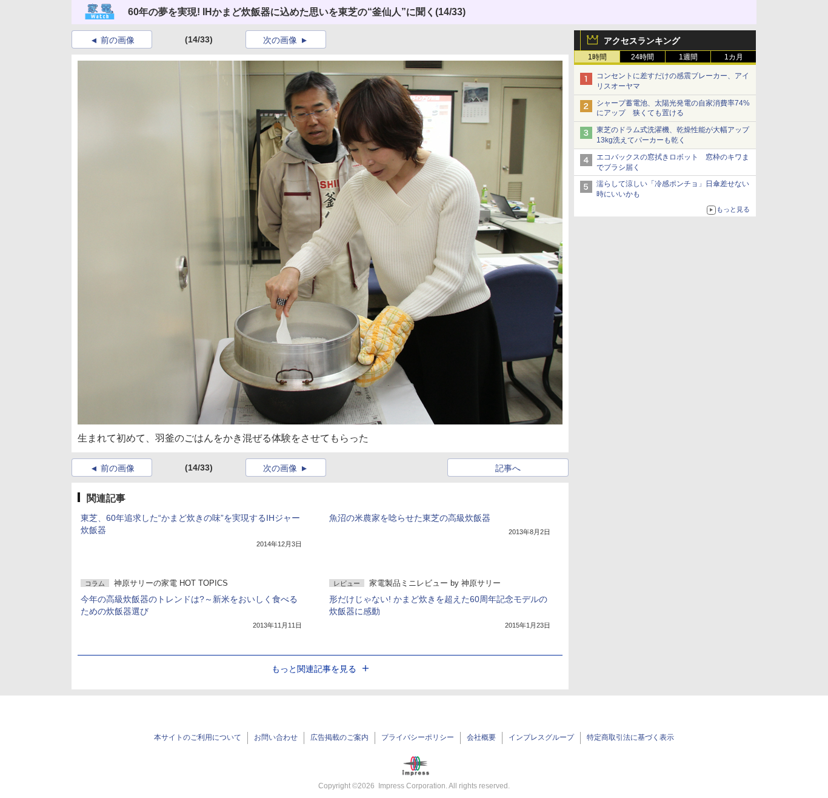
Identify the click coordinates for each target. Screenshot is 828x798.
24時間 (642, 57)
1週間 (688, 57)
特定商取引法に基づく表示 (630, 737)
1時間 (597, 57)
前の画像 (118, 40)
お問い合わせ (276, 737)
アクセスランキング (642, 40)
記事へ (508, 468)
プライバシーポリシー (417, 737)
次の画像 (280, 40)
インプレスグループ (541, 737)
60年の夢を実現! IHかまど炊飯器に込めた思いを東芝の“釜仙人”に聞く (281, 12)
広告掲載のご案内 (339, 737)
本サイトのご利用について (197, 737)
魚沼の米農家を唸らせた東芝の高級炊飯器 (409, 518)
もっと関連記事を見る (314, 669)
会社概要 (481, 737)
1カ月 (733, 57)
